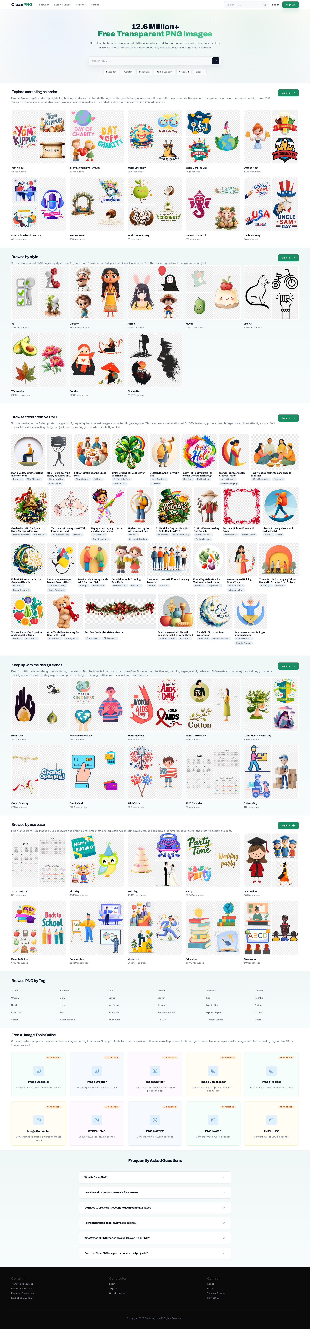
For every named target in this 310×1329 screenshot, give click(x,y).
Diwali (112, 997)
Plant (63, 1012)
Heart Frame (248, 534)
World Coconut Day (138, 235)
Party (189, 891)
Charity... (266, 585)
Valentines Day (61, 534)
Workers (164, 585)
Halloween (43, 4)
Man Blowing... (159, 479)
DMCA (210, 1288)
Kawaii (189, 323)
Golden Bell (40, 534)
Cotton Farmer (203, 539)
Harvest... (185, 638)
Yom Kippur (17, 167)
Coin (62, 997)
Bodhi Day (17, 735)
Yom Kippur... (82, 479)
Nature (259, 1005)
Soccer (259, 1012)
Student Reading (138, 539)
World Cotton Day (196, 735)
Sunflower (114, 1019)
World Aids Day (136, 735)
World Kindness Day (80, 735)
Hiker (279, 534)
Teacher (80, 4)
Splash (15, 1019)
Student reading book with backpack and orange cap (139, 531)
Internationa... (243, 638)
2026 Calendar (194, 803)
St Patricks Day (122, 479)
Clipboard (184, 72)
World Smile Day (136, 167)
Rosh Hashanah (167, 638)
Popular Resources (21, 1288)
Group (152, 585)
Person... (17, 479)
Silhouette (134, 391)
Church (15, 997)
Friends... (278, 479)
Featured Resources (22, 1293)
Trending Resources (22, 1283)
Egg (208, 997)
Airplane (64, 990)
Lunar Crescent (21, 590)
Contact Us (213, 1297)
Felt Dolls (136, 585)
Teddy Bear (72, 638)
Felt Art (98, 479)
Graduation (250, 891)
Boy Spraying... (100, 539)
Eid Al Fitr (17, 585)
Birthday (74, 891)
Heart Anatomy (56, 590)
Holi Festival (203, 479)
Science (200, 72)
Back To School (20, 959)
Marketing (133, 959)
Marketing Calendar (21, 1297)
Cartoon (74, 323)
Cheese (259, 990)
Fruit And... (31, 638)
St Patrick (163, 534)
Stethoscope (67, 1019)
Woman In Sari (236, 590)
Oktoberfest (251, 167)
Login (112, 1283)
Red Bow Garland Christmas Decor (104, 632)
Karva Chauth (228, 479)
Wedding (132, 891)
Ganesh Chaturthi (196, 235)
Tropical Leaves (214, 1019)
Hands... (77, 534)
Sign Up (113, 1288)
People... (280, 585)
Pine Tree (16, 1012)
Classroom (250, 959)
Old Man (156, 483)
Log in (275, 4)
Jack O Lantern (164, 72)
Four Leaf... (120, 483)
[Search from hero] (215, 60)
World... (133, 534)
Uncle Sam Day (252, 235)
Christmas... (93, 638)
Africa (14, 990)
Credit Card (76, 803)
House (63, 1005)
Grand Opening (19, 803)
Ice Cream (114, 1005)
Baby (111, 990)
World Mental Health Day (257, 735)
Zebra (258, 1019)
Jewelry (162, 1005)
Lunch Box (144, 72)
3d (12, 323)
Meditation (212, 1005)
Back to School (62, 4)
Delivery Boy (251, 803)
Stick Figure (55, 483)
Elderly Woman (243, 643)
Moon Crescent (221, 638)
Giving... (84, 585)
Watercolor (17, 391)
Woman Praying (229, 483)
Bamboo (210, 990)
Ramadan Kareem (167, 1012)
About (210, 1283)
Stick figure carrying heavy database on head (58, 476)
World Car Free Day (196, 167)
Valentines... (231, 534)
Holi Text (187, 479)
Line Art (248, 323)
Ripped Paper (213, 1012)
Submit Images (117, 1293)
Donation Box (56, 479)
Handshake (98, 585)
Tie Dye (162, 1019)
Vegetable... (214, 585)
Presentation (76, 959)
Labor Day (111, 72)
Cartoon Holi (99, 534)
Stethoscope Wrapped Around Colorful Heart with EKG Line (59, 582)
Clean (21, 4)
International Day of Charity (84, 167)
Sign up (290, 4)
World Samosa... (261, 479)
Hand (14, 1005)
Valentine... (55, 638)
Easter (161, 997)
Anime (131, 323)
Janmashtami (77, 235)
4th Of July (134, 803)
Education (191, 959)
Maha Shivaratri (21, 534)
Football (94, 4)
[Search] (264, 4)
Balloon (161, 990)
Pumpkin (128, 72)
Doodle (73, 391)
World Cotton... (203, 534)
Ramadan (114, 1012)
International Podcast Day (26, 235)
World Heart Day (57, 585)
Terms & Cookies (216, 1293)
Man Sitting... (34, 479)
